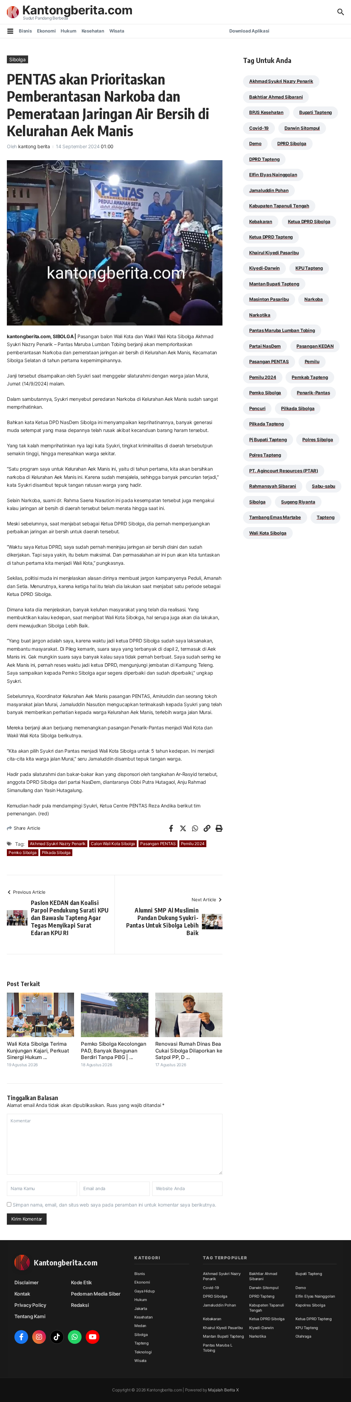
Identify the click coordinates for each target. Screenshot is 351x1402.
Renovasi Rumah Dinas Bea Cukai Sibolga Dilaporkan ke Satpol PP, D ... (188, 1050)
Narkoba (313, 299)
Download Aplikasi (249, 31)
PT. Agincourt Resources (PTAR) (283, 470)
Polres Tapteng (265, 455)
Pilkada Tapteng (266, 423)
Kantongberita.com (77, 10)
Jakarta (140, 1308)
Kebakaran (260, 221)
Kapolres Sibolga (310, 1305)
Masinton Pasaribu (269, 299)
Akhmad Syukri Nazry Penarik (58, 843)
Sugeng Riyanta (298, 502)
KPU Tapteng (309, 268)
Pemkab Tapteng (310, 377)
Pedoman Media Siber (96, 1294)
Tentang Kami (29, 1316)
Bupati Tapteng (315, 112)
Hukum (68, 31)
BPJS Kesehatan (266, 112)
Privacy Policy (30, 1305)
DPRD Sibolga (291, 143)
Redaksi (80, 1305)
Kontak (22, 1294)
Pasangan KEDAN (315, 346)
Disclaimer (26, 1282)
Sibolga (17, 59)
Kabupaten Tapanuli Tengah (279, 205)
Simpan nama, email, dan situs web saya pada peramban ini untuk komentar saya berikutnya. (114, 1205)
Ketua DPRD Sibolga (309, 221)
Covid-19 (259, 128)
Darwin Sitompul (302, 128)
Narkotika (259, 315)
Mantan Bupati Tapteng (274, 283)
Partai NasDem (265, 346)
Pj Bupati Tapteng (268, 439)
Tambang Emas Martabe (275, 517)
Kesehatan (93, 31)
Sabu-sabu (323, 486)
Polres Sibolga (317, 439)
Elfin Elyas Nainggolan (273, 174)
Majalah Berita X (223, 1389)
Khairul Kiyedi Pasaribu (274, 252)
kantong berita (34, 146)
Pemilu (312, 361)
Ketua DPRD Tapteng (271, 237)
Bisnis (25, 31)
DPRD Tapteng (264, 159)
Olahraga (303, 1336)
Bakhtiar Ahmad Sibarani (276, 97)
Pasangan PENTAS (158, 843)
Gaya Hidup (144, 1291)
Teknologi (143, 1352)
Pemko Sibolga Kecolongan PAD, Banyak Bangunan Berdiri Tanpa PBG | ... (113, 1050)
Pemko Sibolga (23, 852)
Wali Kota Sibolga (268, 533)
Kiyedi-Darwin (264, 268)
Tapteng (326, 517)
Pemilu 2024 (193, 843)
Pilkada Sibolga (56, 852)
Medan (140, 1325)
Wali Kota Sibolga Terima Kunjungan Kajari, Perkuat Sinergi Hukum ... (38, 1050)
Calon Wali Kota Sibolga (113, 843)
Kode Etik (81, 1282)
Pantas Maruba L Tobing (217, 1348)
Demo (255, 143)
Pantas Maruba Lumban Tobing (282, 330)
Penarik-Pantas (313, 392)
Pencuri (257, 408)
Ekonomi (46, 31)
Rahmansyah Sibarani (272, 486)
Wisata (116, 31)
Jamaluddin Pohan (269, 190)
